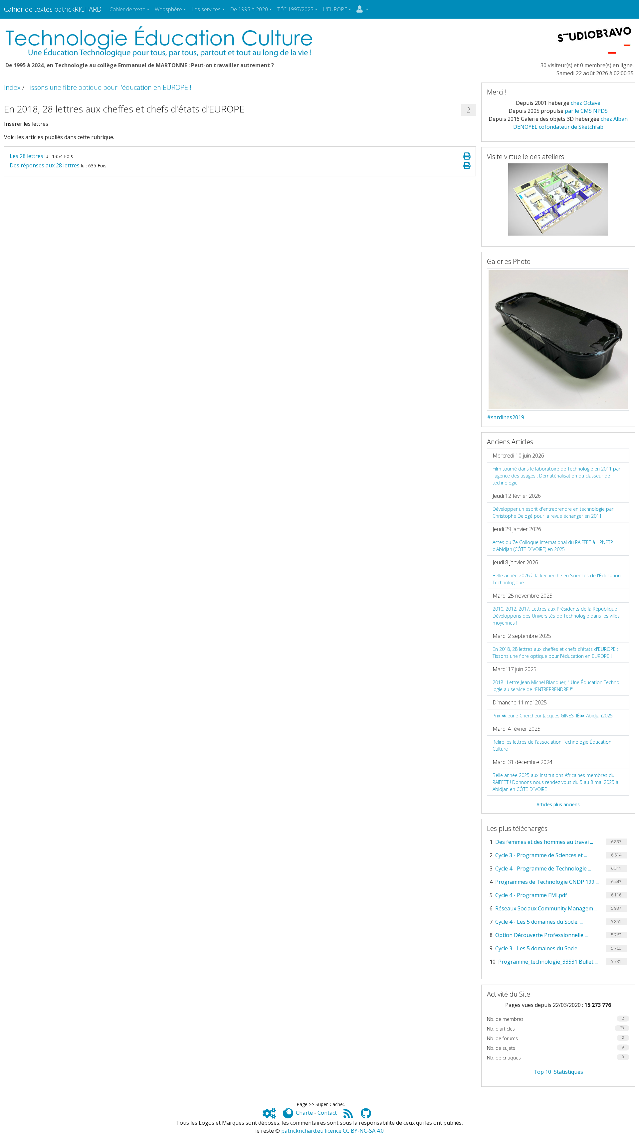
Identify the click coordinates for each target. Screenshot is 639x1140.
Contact (327, 1112)
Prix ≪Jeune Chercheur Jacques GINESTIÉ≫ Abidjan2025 (553, 715)
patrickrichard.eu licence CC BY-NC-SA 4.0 (332, 1130)
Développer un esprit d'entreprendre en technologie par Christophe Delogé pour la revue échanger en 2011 (553, 512)
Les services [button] (206, 9)
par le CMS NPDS (586, 110)
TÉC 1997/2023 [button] (295, 9)
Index (12, 87)
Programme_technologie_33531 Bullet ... (548, 961)
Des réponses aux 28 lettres (45, 165)
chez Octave (585, 102)
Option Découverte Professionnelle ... (541, 935)
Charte (304, 1112)
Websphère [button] (168, 9)
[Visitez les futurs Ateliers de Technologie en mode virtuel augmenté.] (558, 198)
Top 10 (542, 1071)
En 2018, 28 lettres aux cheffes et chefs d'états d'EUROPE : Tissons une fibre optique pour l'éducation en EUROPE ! (555, 652)
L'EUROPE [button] (335, 9)
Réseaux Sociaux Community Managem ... (546, 908)
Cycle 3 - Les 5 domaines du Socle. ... (539, 948)
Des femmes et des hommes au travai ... (544, 842)
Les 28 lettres (26, 156)
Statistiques (568, 1071)
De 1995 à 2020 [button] (249, 9)
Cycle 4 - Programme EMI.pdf (531, 895)
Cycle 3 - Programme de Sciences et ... (541, 855)
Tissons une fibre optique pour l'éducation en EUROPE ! (108, 87)
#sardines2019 (505, 417)
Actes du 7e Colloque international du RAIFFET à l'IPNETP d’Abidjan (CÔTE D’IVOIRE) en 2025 (553, 545)
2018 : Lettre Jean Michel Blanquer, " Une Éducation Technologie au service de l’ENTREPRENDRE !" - (557, 685)
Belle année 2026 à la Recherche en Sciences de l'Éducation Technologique (557, 579)
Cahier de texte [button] (127, 9)
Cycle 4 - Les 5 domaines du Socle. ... (539, 921)
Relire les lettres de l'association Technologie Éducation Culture (552, 745)
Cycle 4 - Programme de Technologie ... (543, 868)
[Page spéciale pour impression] (466, 156)
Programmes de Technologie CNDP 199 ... (547, 881)
